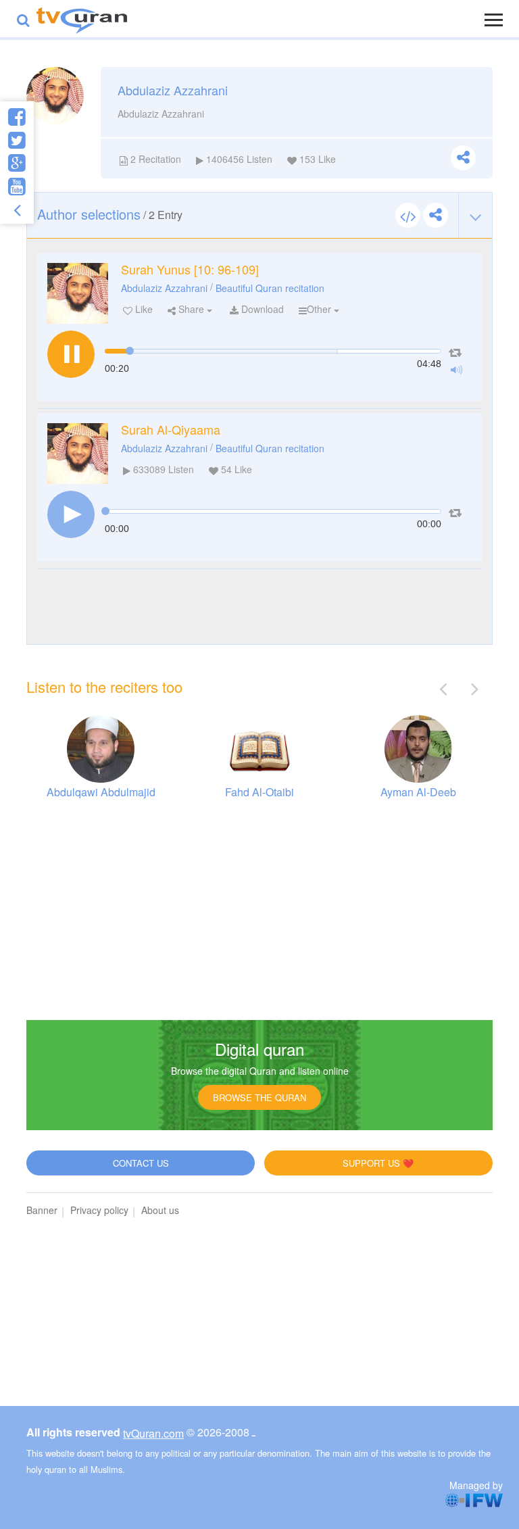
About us (160, 1210)
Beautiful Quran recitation (270, 288)
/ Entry (109, 214)
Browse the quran (259, 1097)
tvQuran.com (153, 1433)
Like (142, 309)
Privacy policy (99, 1210)
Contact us (141, 1163)
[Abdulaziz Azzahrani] (77, 293)
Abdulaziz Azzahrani (164, 288)
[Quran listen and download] (81, 18)
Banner (41, 1210)
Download (261, 309)
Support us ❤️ (378, 1163)
